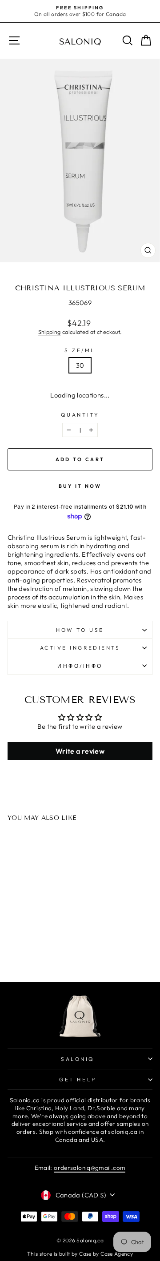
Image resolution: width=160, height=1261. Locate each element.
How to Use (80, 629)
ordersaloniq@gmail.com (89, 1168)
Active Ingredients (80, 647)
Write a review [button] (80, 751)
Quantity (80, 414)
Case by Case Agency (106, 1253)
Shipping (49, 331)
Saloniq (78, 1059)
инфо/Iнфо (80, 666)
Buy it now (80, 486)
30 (80, 365)
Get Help (77, 1079)
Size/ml (80, 350)
